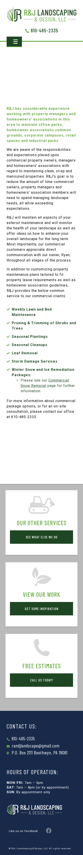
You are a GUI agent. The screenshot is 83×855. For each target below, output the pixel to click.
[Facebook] (48, 830)
